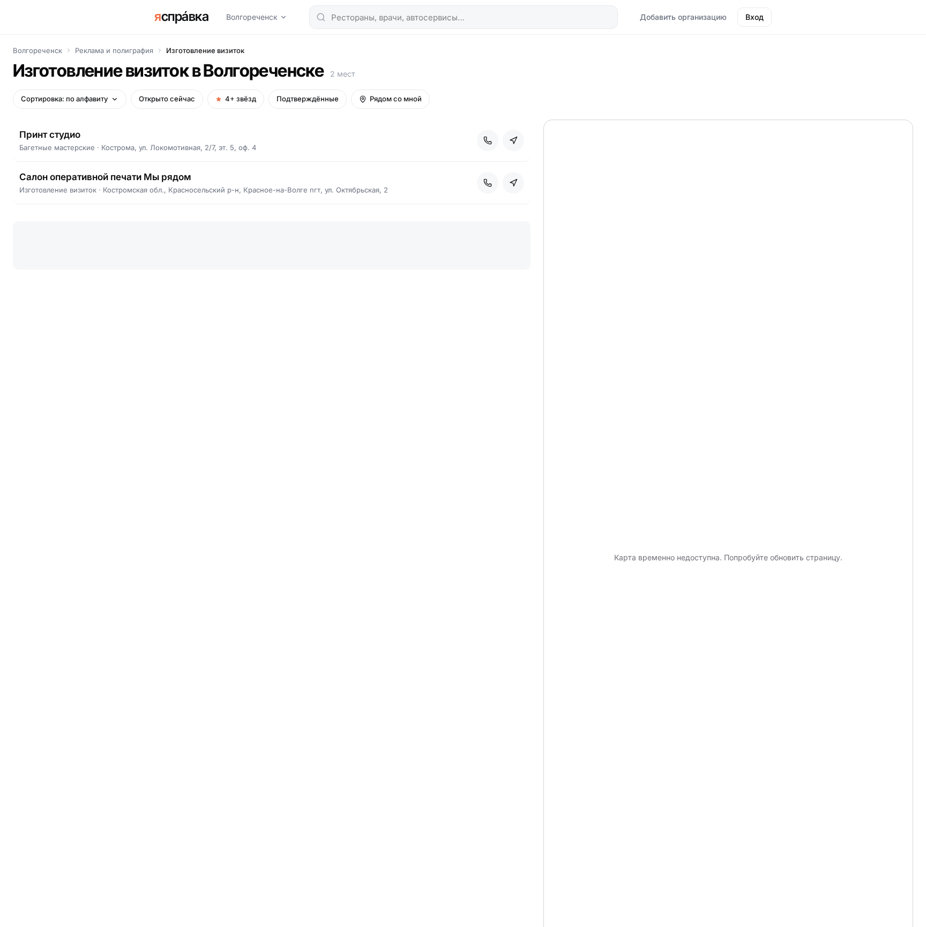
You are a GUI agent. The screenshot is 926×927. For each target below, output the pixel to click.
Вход (754, 16)
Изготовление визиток (205, 50)
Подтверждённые (308, 98)
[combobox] (463, 17)
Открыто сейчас (167, 98)
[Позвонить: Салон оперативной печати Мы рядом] (487, 183)
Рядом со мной (396, 98)
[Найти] (321, 17)
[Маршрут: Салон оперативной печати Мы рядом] (513, 183)
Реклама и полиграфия (114, 50)
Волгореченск (252, 16)
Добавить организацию (683, 16)
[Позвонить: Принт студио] (487, 140)
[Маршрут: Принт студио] (513, 140)
